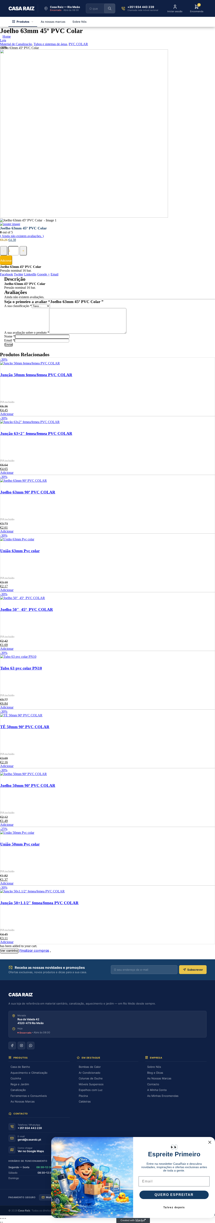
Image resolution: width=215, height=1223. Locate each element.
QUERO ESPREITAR (174, 1195)
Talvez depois (174, 1207)
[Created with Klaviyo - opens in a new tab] (133, 1220)
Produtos (23, 21)
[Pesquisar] (109, 8)
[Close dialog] (210, 1142)
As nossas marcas (53, 21)
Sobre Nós (79, 21)
